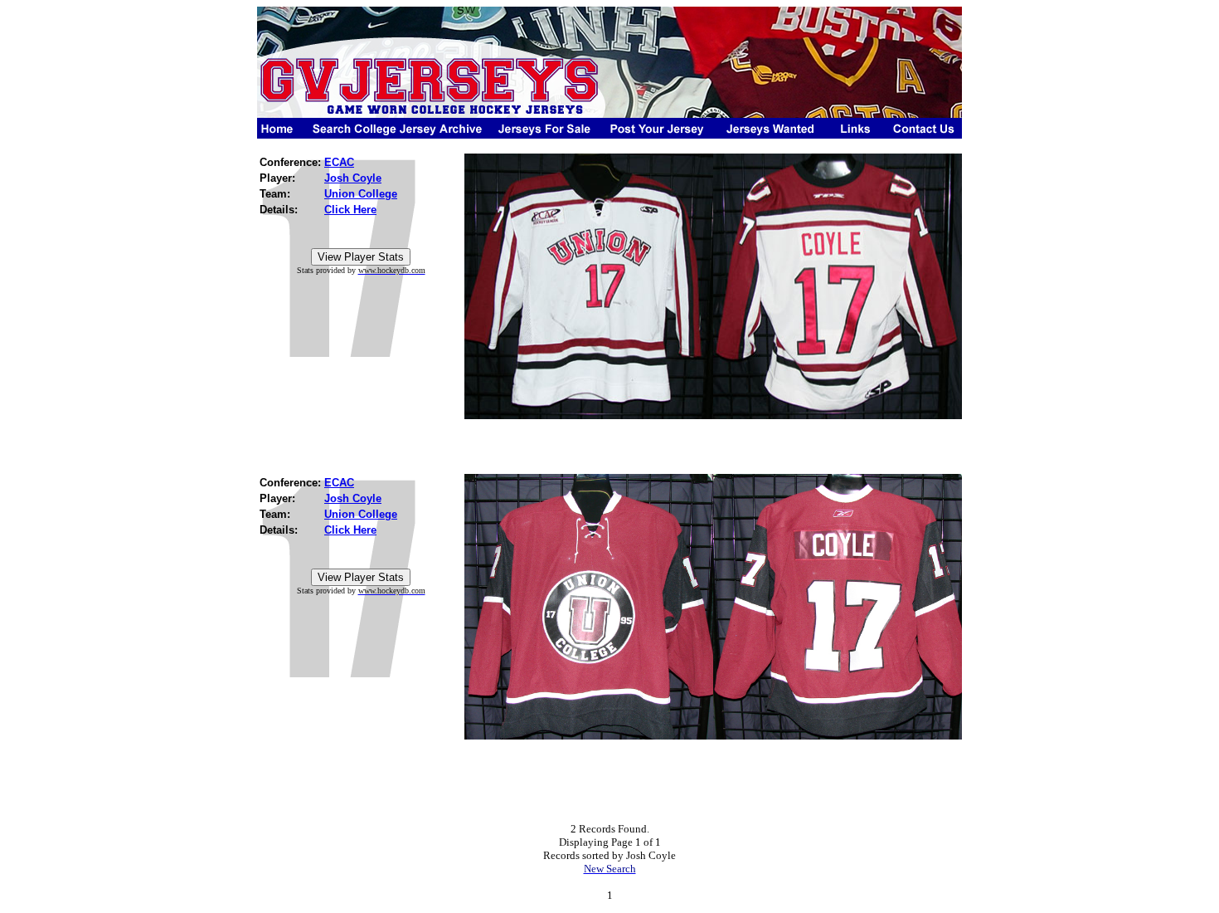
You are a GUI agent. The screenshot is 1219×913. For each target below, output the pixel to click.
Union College (360, 194)
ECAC (339, 162)
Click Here (350, 209)
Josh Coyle (352, 178)
